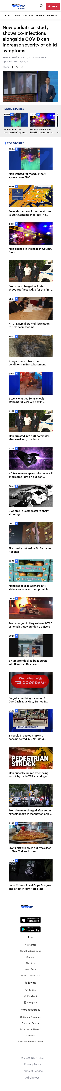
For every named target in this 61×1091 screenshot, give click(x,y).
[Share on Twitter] (17, 67)
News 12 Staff (10, 57)
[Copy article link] (21, 67)
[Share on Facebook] (12, 67)
